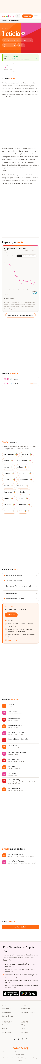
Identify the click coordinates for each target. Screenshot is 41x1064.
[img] (20, 275)
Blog (23, 1025)
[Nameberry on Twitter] (15, 1039)
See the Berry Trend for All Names (20, 315)
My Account (7, 1032)
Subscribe (27, 16)
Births (25, 256)
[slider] (33, 293)
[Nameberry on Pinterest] (22, 1039)
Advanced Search (28, 1012)
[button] (20, 927)
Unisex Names (7, 1016)
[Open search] (17, 16)
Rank (19, 256)
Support (20, 1060)
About (23, 1029)
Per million (32, 256)
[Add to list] (23, 33)
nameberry (20, 1048)
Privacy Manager (33, 1058)
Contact (24, 1032)
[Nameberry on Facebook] (18, 1039)
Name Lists (25, 1009)
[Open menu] (36, 16)
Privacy (23, 1058)
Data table (10, 299)
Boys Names (6, 1012)
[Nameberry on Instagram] (26, 1039)
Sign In (4, 1029)
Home (4, 20)
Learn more (12, 640)
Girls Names (6, 1009)
